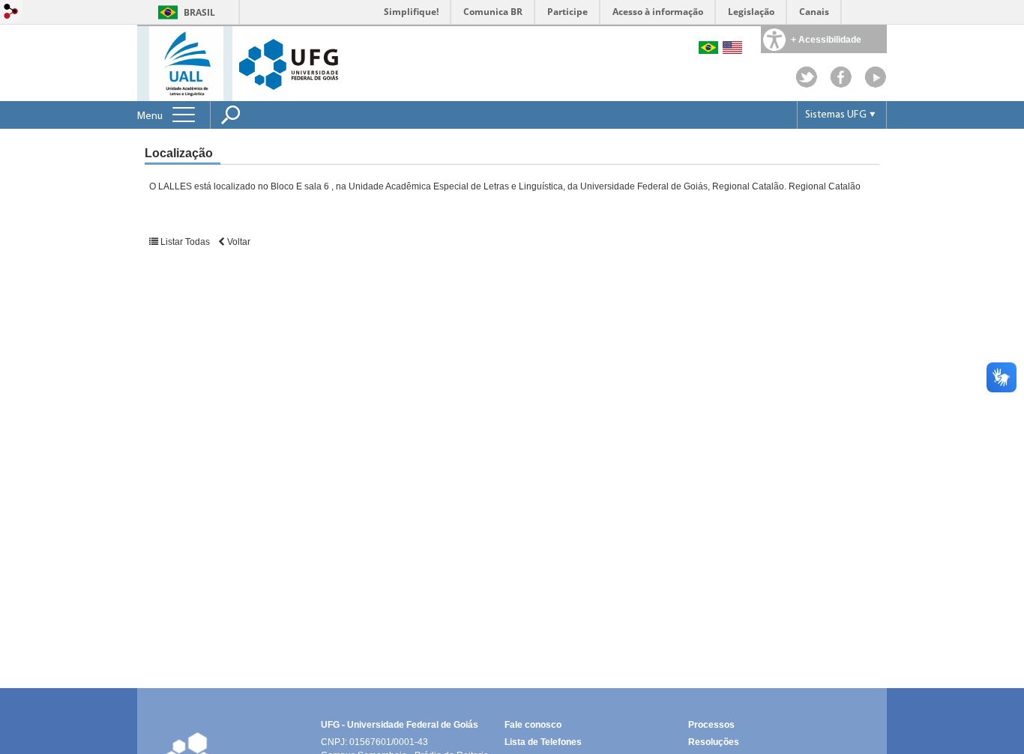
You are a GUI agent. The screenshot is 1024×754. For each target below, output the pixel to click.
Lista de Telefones (543, 742)
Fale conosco (533, 725)
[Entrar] (11, 12)
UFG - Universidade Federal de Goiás (399, 725)
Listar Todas (185, 242)
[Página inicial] (186, 62)
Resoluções (713, 742)
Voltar (237, 242)
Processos (711, 725)
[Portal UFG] (288, 63)
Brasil (199, 12)
